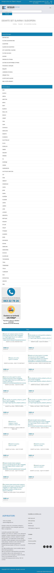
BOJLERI (4, 69)
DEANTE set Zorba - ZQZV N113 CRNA (40, 449)
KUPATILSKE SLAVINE (8, 78)
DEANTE (4, 133)
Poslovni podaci (32, 543)
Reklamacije (31, 525)
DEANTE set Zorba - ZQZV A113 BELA (40, 427)
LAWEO (4, 206)
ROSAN (4, 243)
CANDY (4, 118)
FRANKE (4, 155)
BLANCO (4, 108)
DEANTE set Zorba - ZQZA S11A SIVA (40, 384)
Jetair (3, 190)
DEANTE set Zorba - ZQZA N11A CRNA (14, 384)
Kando (4, 193)
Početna (15, 24)
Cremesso (4, 127)
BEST (3, 105)
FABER (4, 149)
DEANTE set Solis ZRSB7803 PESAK (14, 341)
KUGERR (4, 199)
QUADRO (4, 234)
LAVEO (4, 202)
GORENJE (4, 162)
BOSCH (4, 115)
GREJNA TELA (5, 75)
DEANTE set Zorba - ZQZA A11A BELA (14, 406)
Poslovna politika (32, 541)
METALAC (4, 218)
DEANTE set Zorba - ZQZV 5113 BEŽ (14, 449)
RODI (3, 237)
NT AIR (4, 224)
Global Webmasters (47, 571)
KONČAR (4, 196)
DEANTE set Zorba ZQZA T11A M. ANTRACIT (14, 492)
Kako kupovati (31, 518)
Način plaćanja (31, 520)
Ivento (4, 187)
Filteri (27, 329)
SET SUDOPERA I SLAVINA (30, 24)
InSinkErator (5, 184)
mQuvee (4, 221)
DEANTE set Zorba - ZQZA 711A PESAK (39, 406)
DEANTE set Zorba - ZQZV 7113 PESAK (14, 470)
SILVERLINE (5, 256)
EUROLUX (4, 146)
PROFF (4, 227)
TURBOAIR (5, 271)
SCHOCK (4, 253)
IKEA (3, 177)
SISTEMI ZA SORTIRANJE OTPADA (10, 62)
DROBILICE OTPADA (7, 59)
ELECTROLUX (5, 140)
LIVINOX (4, 212)
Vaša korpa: (48, 3)
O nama (30, 538)
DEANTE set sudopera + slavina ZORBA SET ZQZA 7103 (14, 428)
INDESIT (4, 180)
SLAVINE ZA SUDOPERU (8, 47)
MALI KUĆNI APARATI (7, 81)
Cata (3, 121)
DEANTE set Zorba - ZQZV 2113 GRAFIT (39, 470)
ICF (3, 174)
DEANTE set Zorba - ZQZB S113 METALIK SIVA (40, 363)
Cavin (3, 124)
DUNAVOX (5, 137)
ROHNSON (5, 240)
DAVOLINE (5, 130)
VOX (3, 274)
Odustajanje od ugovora (34, 528)
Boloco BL (4, 112)
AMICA (4, 96)
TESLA (4, 268)
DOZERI (4, 56)
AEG (3, 90)
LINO (3, 209)
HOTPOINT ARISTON (7, 171)
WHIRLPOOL (5, 278)
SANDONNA (5, 249)
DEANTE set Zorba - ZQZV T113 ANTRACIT (14, 363)
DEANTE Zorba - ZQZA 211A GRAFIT (39, 341)
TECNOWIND (5, 259)
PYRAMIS (4, 231)
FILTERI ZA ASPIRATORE (8, 40)
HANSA (4, 165)
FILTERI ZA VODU (6, 53)
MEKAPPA (4, 215)
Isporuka (30, 523)
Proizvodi (20, 24)
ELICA (3, 143)
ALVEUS (4, 93)
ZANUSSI (4, 281)
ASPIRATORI (5, 37)
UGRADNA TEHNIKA (7, 72)
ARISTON (4, 99)
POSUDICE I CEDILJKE (8, 65)
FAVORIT (4, 152)
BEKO (3, 102)
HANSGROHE (5, 168)
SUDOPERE (5, 43)
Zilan (3, 284)
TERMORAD (5, 265)
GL (3, 159)
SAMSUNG (4, 246)
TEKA (3, 262)
